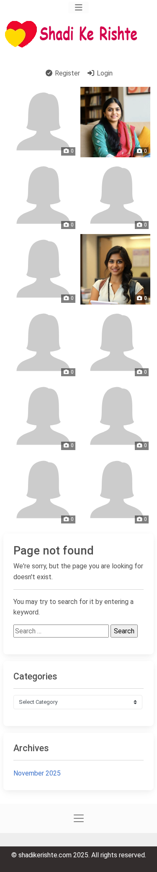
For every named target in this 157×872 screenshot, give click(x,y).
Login (104, 73)
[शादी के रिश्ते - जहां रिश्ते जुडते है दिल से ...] (73, 34)
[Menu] (78, 7)
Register (66, 73)
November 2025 (37, 773)
